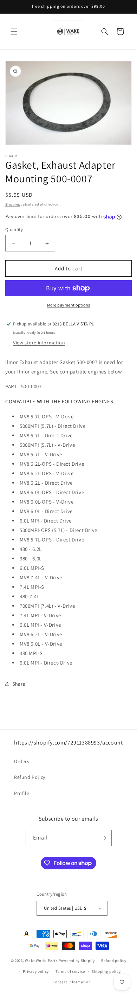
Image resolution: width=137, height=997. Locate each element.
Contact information (72, 981)
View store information (39, 342)
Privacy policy (36, 971)
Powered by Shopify (77, 960)
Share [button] (18, 684)
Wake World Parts (41, 960)
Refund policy (113, 960)
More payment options (68, 305)
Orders (22, 761)
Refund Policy (29, 777)
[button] (14, 31)
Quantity (14, 230)
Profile (21, 793)
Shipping (12, 204)
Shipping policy (106, 971)
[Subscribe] (103, 838)
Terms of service (70, 971)
